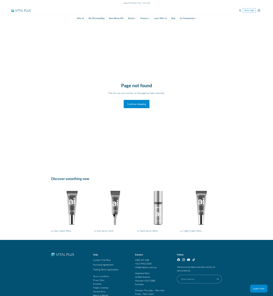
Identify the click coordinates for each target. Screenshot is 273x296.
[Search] (240, 10)
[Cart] (259, 10)
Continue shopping (136, 104)
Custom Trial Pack (102, 260)
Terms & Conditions (101, 276)
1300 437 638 (142, 260)
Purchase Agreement (103, 264)
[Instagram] (183, 259)
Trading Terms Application (105, 269)
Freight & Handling (100, 288)
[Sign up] (218, 279)
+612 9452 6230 (143, 263)
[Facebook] (178, 259)
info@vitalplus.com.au (146, 267)
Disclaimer (97, 284)
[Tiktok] (193, 259)
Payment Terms (99, 291)
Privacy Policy (99, 280)
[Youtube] (188, 259)
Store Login (249, 10)
